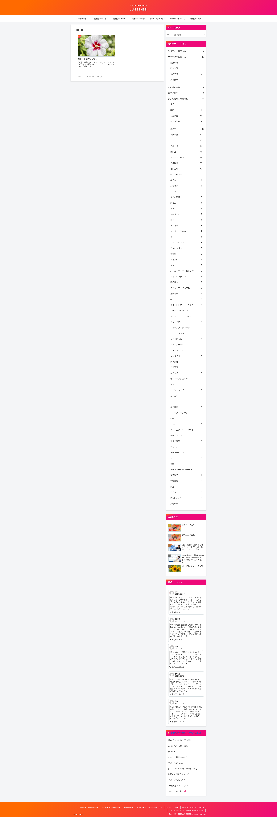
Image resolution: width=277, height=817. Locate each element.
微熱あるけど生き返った (179, 774)
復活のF (171, 751)
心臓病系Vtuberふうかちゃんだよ (185, 732)
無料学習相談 (141, 807)
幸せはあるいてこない (178, 785)
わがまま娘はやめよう (178, 757)
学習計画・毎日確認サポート (90, 807)
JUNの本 (201, 807)
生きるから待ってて (177, 780)
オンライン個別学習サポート (112, 807)
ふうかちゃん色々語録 (178, 746)
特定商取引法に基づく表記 (195, 810)
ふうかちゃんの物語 (172, 807)
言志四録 (193, 807)
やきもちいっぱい (176, 763)
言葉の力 (185, 807)
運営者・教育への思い (155, 807)
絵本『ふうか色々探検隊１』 (181, 740)
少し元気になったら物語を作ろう (182, 768)
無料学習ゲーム (129, 807)
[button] (204, 34)
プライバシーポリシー (176, 810)
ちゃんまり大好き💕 (177, 791)
